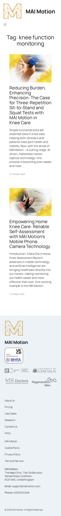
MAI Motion (40, 11)
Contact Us (11, 426)
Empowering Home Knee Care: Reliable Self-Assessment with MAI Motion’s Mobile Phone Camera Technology (29, 234)
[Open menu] (5, 24)
